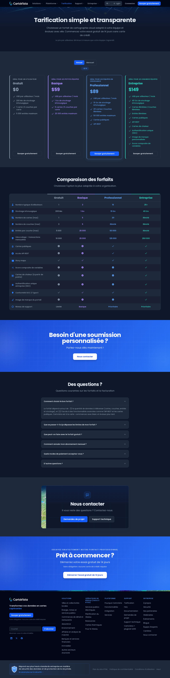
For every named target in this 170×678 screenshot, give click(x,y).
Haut (159, 669)
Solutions (36, 3)
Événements (148, 619)
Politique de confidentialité (121, 669)
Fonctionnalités (111, 607)
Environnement (68, 628)
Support (78, 3)
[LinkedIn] (11, 638)
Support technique (101, 519)
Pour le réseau (91, 629)
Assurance (66, 624)
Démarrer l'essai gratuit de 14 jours (85, 575)
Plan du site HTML (100, 669)
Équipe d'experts (150, 627)
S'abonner (49, 629)
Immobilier (66, 646)
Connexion (130, 3)
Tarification (66, 3)
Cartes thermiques (93, 625)
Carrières (147, 631)
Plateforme (51, 3)
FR (107, 3)
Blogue (146, 623)
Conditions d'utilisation (145, 669)
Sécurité (147, 607)
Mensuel (90, 62)
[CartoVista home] (18, 3)
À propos (147, 603)
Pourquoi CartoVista (113, 603)
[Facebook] (22, 638)
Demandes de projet (74, 519)
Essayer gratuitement (149, 3)
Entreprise (92, 3)
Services (108, 615)
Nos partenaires (150, 611)
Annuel (79, 62)
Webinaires (148, 615)
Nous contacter (85, 356)
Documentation (131, 611)
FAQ (126, 607)
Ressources (90, 621)
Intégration (109, 611)
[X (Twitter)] (17, 638)
